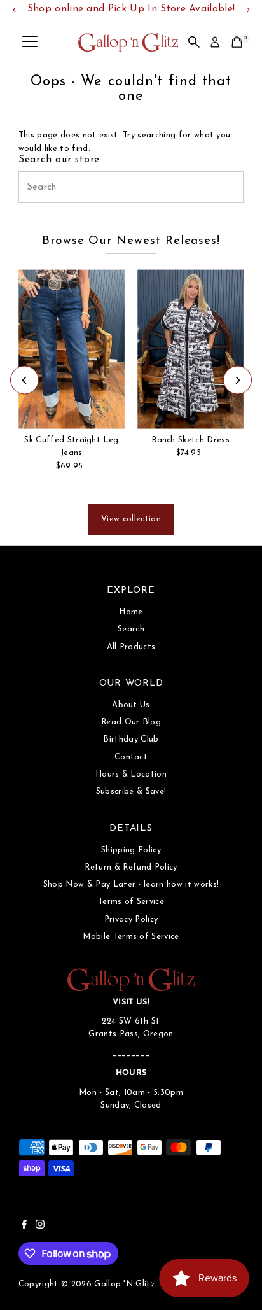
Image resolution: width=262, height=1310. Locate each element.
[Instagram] (40, 1226)
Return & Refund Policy (131, 867)
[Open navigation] (29, 42)
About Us (131, 705)
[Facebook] (24, 1226)
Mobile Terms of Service (131, 937)
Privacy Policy (131, 919)
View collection (131, 519)
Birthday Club (130, 739)
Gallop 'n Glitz (124, 1284)
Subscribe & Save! (131, 791)
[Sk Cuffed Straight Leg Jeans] (71, 349)
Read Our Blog (131, 722)
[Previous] (24, 380)
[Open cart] (237, 42)
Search (131, 629)
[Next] (237, 380)
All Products (131, 647)
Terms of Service (131, 902)
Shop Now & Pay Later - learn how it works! (131, 884)
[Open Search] (194, 42)
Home (130, 612)
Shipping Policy (131, 850)
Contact (131, 757)
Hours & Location (131, 774)
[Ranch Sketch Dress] (190, 349)
